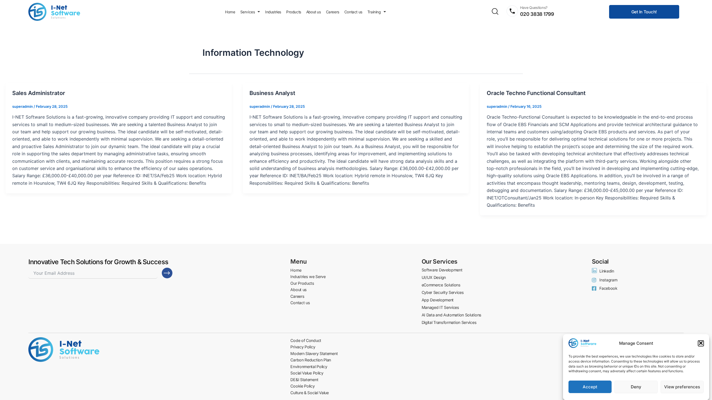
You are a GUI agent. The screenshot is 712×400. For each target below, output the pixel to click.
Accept (590, 386)
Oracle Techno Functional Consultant (536, 93)
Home (230, 12)
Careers (332, 12)
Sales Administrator (38, 93)
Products (293, 12)
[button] (701, 343)
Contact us (353, 12)
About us (313, 12)
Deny (636, 386)
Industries (273, 12)
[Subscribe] (167, 273)
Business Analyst (272, 93)
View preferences (682, 386)
